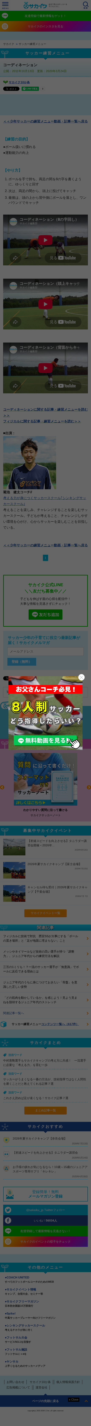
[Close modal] (81, 677)
